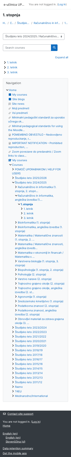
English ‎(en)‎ (10, 433)
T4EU (18, 391)
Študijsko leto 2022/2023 (31, 332)
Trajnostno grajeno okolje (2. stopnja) (41, 283)
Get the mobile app (15, 453)
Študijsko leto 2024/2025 (23, 23)
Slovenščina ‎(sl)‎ (15, 441)
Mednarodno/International (31, 396)
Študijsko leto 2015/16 (29, 364)
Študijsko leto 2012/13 (29, 377)
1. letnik (12, 62)
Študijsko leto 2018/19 (29, 350)
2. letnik (12, 67)
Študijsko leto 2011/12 (28, 382)
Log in (62, 4)
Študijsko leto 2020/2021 (30, 341)
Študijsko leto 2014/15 (29, 368)
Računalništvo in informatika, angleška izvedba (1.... (47, 23)
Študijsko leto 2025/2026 (31, 178)
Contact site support (20, 414)
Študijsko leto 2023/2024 (31, 327)
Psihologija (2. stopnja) (32, 274)
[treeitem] (35, 243)
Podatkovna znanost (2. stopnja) (38, 306)
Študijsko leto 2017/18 (28, 355)
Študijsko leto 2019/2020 (30, 345)
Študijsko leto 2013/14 (29, 373)
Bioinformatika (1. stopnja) (34, 222)
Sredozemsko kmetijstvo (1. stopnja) (40, 301)
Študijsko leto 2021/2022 (30, 336)
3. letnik (12, 72)
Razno (19, 386)
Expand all (61, 57)
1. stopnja (66, 23)
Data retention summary (18, 448)
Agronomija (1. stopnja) (32, 296)
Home (4, 23)
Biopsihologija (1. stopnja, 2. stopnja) (40, 270)
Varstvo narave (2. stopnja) (35, 279)
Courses (11, 23)
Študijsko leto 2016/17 (28, 359)
